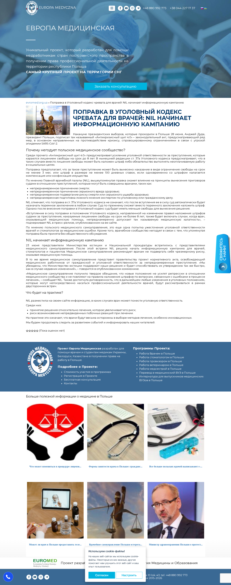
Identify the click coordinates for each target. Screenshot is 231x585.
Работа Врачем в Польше (157, 353)
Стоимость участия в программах (87, 371)
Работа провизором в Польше (160, 361)
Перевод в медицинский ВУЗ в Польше (167, 372)
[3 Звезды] (32, 330)
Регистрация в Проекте (80, 375)
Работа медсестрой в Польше (160, 368)
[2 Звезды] (29, 330)
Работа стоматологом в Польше (161, 357)
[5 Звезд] (37, 330)
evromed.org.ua (37, 102)
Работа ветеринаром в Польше (161, 365)
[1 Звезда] (27, 330)
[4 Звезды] (34, 330)
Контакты (70, 383)
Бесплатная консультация (82, 379)
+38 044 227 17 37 (182, 8)
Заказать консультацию (115, 86)
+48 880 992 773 (154, 8)
